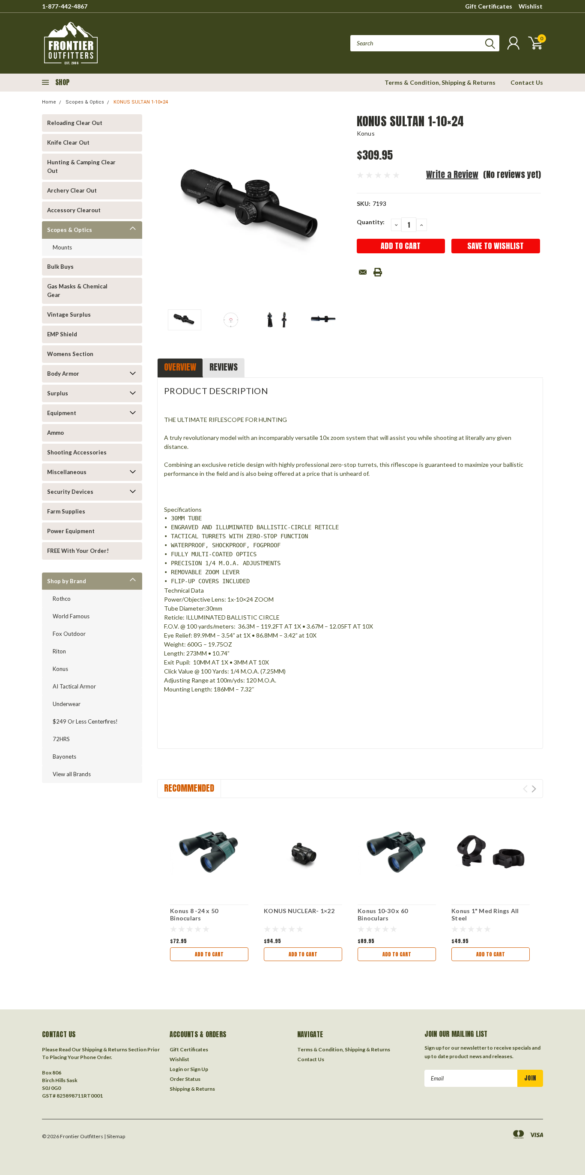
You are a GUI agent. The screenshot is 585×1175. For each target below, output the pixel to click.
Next (339, 209)
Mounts (62, 247)
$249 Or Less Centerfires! (85, 721)
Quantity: (371, 222)
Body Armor (63, 373)
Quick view (209, 853)
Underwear (67, 703)
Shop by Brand (66, 581)
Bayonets (64, 756)
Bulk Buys (60, 266)
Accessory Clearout (74, 210)
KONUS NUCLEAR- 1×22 (299, 910)
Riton (59, 651)
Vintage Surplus (69, 314)
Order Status (185, 1079)
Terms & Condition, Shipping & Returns (440, 82)
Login (176, 1069)
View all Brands (72, 774)
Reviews (223, 367)
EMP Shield (62, 334)
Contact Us (526, 82)
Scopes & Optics (85, 102)
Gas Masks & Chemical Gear (77, 290)
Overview (180, 367)
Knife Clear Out (68, 142)
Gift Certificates (488, 6)
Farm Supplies (66, 511)
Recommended (189, 788)
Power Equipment (71, 531)
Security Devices (70, 491)
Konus (60, 668)
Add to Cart (209, 954)
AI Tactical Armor (74, 686)
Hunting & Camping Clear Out (81, 166)
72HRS (61, 739)
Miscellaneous (67, 472)
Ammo (55, 432)
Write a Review (452, 174)
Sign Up (199, 1069)
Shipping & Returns (192, 1089)
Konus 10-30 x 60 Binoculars (383, 914)
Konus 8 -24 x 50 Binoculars (194, 914)
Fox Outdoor (69, 633)
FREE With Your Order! (78, 550)
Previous (167, 209)
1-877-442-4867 (64, 6)
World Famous (71, 616)
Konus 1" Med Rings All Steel (485, 914)
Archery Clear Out (72, 190)
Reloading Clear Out (74, 122)
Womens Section (70, 353)
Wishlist (531, 6)
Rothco (62, 598)
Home (49, 102)
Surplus (57, 393)
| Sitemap (114, 1136)
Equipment (61, 412)
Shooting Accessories (77, 452)
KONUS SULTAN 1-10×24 (140, 102)
